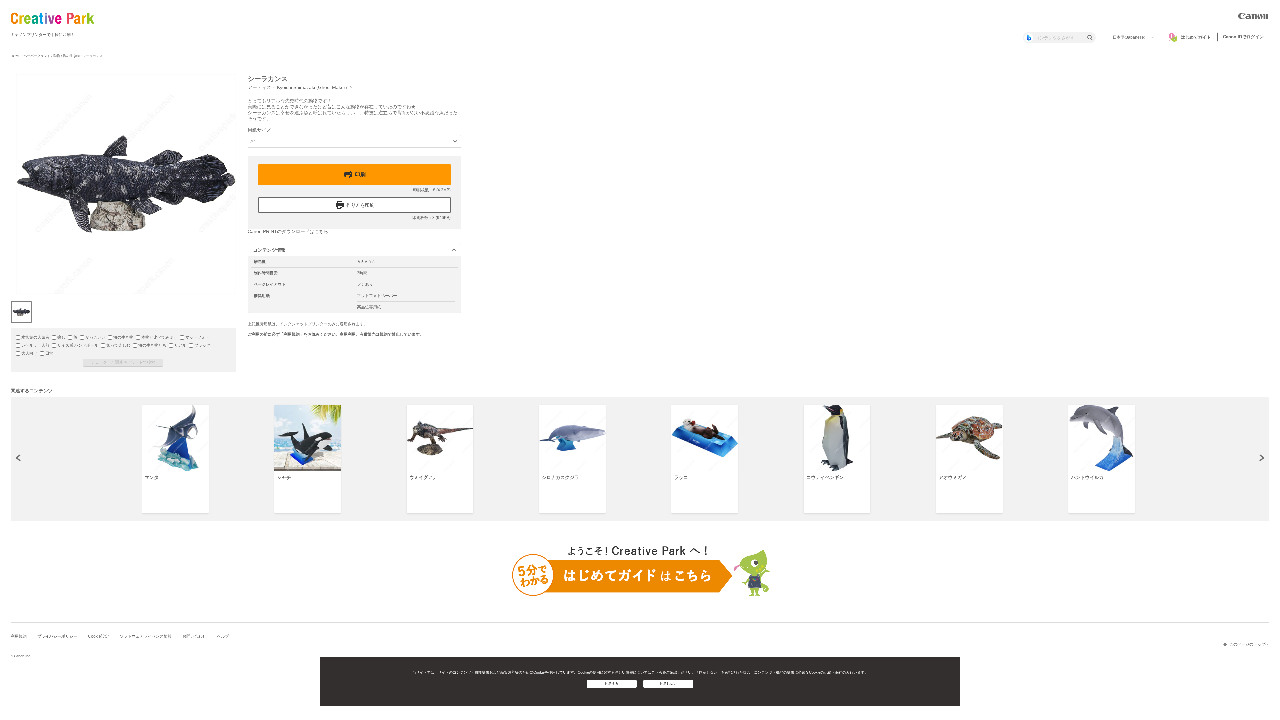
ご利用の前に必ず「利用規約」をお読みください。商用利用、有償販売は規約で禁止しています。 (336, 334)
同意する (611, 683)
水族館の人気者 (34, 337)
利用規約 (19, 636)
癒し (60, 337)
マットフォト (196, 337)
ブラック (201, 345)
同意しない (668, 683)
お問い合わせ (194, 636)
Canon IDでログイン (1243, 36)
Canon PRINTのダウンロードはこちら (288, 231)
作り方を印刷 (360, 205)
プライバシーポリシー (57, 636)
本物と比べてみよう (158, 337)
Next (1261, 458)
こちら (656, 672)
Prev (19, 458)
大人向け (28, 353)
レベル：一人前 (34, 345)
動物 (56, 56)
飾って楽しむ (117, 345)
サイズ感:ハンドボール (77, 345)
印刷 (360, 174)
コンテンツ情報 (269, 250)
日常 (48, 353)
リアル (179, 345)
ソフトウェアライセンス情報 (146, 636)
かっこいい (94, 337)
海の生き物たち (151, 345)
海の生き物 (71, 56)
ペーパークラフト (37, 56)
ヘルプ (223, 636)
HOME (16, 56)
